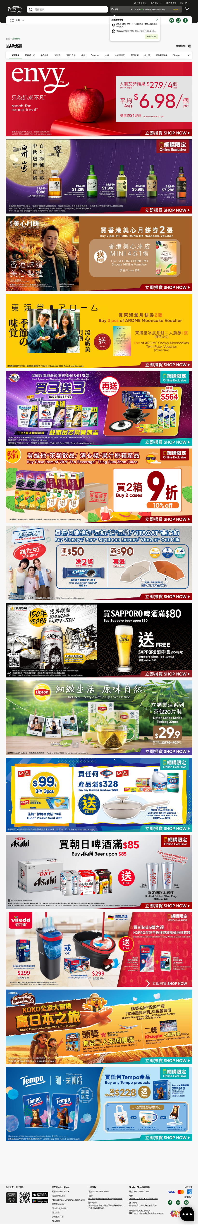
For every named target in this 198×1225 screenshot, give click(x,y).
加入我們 (56, 1220)
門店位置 (172, 3)
